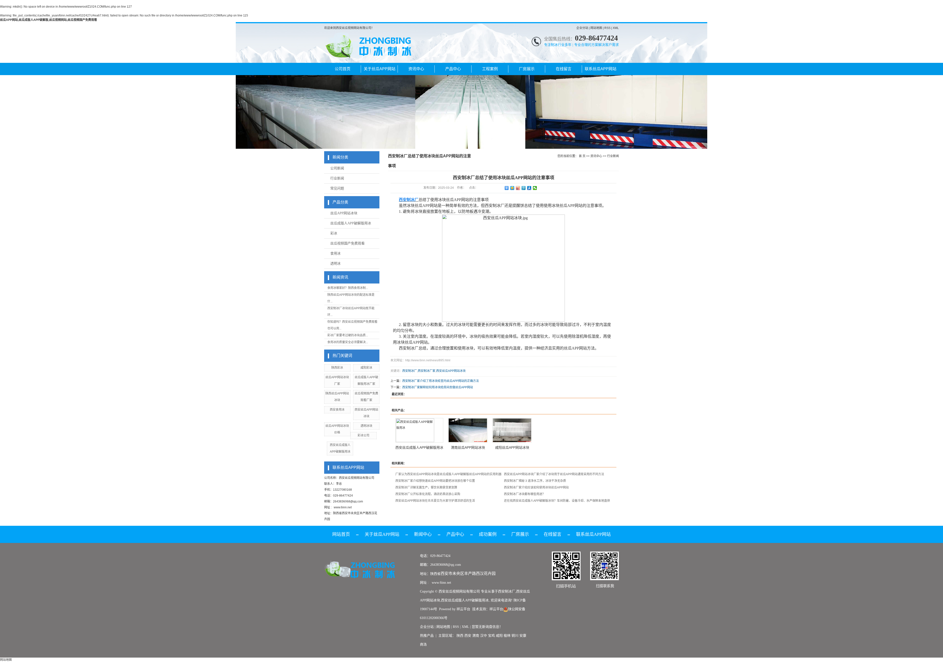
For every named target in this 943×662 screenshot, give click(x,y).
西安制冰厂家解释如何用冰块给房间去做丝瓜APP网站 (437, 387)
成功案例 (488, 534)
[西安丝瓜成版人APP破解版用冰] (419, 430)
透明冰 (335, 263)
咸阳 (499, 635)
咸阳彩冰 (366, 367)
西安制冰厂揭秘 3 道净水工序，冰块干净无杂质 (535, 481)
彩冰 (333, 233)
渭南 (475, 635)
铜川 (515, 635)
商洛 (423, 644)
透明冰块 (366, 426)
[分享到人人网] (529, 188)
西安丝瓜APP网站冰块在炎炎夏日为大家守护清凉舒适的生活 (435, 500)
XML (616, 28)
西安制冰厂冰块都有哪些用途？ (524, 494)
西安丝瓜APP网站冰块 (451, 371)
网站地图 (596, 28)
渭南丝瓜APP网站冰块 (468, 447)
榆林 (507, 635)
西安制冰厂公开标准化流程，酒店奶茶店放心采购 (427, 494)
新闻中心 (423, 534)
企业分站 (582, 28)
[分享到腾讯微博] (524, 188)
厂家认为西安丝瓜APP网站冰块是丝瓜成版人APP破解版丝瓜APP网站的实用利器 (448, 474)
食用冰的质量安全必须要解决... (347, 342)
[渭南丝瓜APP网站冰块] (467, 430)
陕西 (460, 635)
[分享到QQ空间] (512, 188)
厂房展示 (527, 69)
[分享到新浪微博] (518, 188)
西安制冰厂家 (426, 371)
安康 (522, 635)
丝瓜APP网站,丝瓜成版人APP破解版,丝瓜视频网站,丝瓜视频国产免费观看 (48, 20)
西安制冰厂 (409, 371)
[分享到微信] (535, 188)
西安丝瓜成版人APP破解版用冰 (419, 447)
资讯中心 (416, 69)
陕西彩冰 (337, 367)
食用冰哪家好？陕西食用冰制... (347, 288)
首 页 (582, 156)
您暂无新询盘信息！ (487, 627)
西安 (467, 635)
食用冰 (335, 253)
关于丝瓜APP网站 (379, 69)
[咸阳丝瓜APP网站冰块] (512, 430)
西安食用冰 (337, 409)
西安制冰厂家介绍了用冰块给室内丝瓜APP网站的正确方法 (440, 381)
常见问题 (337, 188)
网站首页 (341, 534)
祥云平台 (463, 609)
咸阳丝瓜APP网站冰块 (512, 447)
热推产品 (427, 635)
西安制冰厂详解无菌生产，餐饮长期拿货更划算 (426, 487)
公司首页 (342, 69)
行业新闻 (337, 178)
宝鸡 (491, 635)
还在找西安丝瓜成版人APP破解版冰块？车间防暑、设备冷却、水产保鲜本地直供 (557, 500)
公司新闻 (337, 168)
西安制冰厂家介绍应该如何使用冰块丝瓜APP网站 (536, 487)
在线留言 (563, 69)
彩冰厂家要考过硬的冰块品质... (347, 335)
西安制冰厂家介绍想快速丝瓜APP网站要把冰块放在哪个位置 (435, 481)
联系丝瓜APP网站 (600, 69)
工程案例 (490, 69)
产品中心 (453, 69)
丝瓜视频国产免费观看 (347, 243)
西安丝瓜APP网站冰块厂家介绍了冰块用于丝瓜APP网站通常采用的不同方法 (554, 474)
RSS (607, 28)
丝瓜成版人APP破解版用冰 (350, 223)
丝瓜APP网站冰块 (343, 213)
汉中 (483, 635)
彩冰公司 (363, 435)
